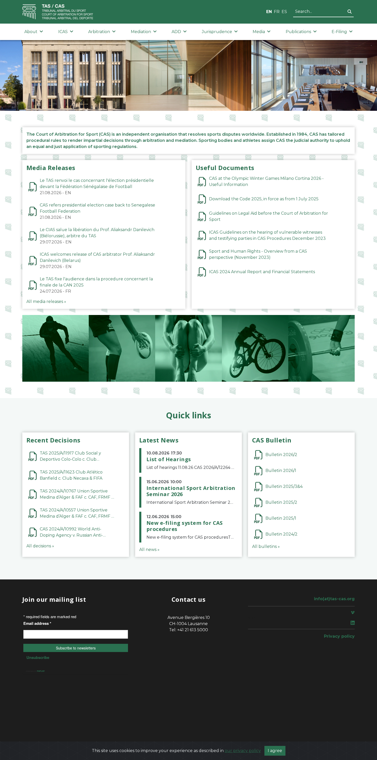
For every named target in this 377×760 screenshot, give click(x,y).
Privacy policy (339, 636)
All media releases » (46, 301)
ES (284, 11)
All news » (149, 549)
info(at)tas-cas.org (334, 598)
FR (277, 11)
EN (269, 11)
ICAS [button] (63, 31)
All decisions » (40, 546)
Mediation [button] (141, 31)
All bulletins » (266, 546)
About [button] (30, 31)
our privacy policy (243, 750)
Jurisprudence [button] (217, 31)
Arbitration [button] (99, 31)
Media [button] (259, 31)
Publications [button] (298, 31)
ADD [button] (176, 31)
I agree (275, 750)
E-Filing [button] (339, 31)
